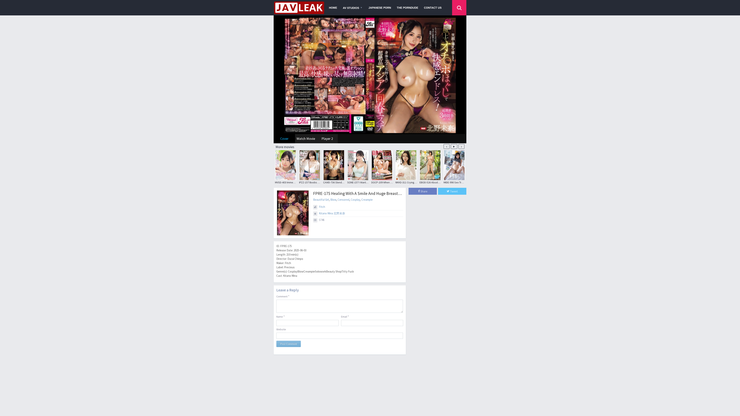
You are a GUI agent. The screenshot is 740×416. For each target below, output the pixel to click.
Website (281, 329)
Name (280, 316)
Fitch (322, 207)
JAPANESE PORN (379, 7)
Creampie (367, 199)
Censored (343, 199)
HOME (333, 7)
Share (423, 191)
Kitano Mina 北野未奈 (332, 213)
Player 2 (327, 138)
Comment (282, 296)
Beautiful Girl (321, 199)
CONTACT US (432, 7)
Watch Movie (306, 138)
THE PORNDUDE (407, 7)
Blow (333, 199)
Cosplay (355, 199)
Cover (284, 138)
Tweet (453, 191)
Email (345, 316)
